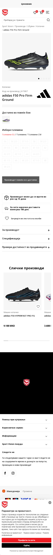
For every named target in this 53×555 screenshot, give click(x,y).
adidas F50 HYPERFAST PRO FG (19, 315)
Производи (20, 26)
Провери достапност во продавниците (24, 247)
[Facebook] (5, 473)
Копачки (40, 26)
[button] (26, 20)
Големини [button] (21, 134)
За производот (10, 229)
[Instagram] (13, 473)
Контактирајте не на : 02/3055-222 (30, 4)
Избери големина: (12, 130)
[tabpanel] (26, 57)
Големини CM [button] (34, 134)
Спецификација (11, 238)
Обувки (30, 26)
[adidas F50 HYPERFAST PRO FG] (22, 291)
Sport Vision (7, 26)
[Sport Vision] (5, 12)
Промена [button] (27, 491)
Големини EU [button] (8, 134)
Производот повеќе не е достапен (20, 180)
